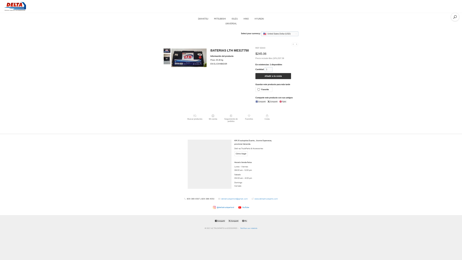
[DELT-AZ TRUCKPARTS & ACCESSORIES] (15, 6)
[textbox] (277, 34)
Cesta (267, 119)
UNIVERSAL (231, 23)
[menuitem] (293, 44)
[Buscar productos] (455, 17)
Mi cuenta (213, 119)
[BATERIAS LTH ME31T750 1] (167, 59)
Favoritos (249, 119)
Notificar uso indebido (248, 228)
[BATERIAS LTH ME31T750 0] (167, 51)
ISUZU (235, 18)
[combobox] (279, 34)
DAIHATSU (203, 18)
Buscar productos (194, 119)
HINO (246, 18)
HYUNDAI (259, 18)
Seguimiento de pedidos (231, 120)
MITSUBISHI (220, 18)
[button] (264, 89)
